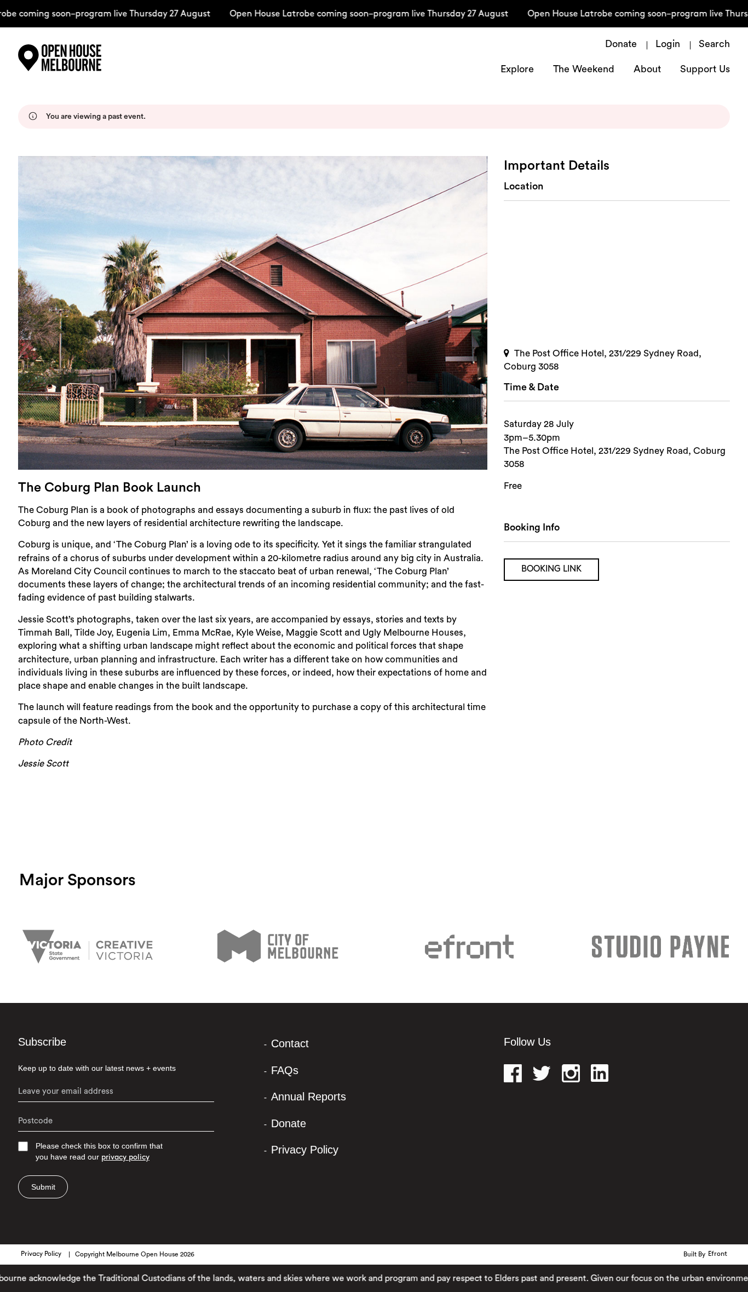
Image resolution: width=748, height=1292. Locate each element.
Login (667, 45)
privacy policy (125, 1157)
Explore (517, 70)
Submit (43, 1187)
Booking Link (551, 569)
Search (714, 45)
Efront (717, 1254)
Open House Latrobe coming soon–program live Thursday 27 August (350, 14)
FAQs (284, 1070)
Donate (621, 45)
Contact (290, 1043)
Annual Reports (308, 1097)
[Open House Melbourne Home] (89, 57)
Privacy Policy (304, 1150)
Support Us (705, 70)
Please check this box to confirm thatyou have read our (99, 1151)
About (647, 70)
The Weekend (583, 70)
